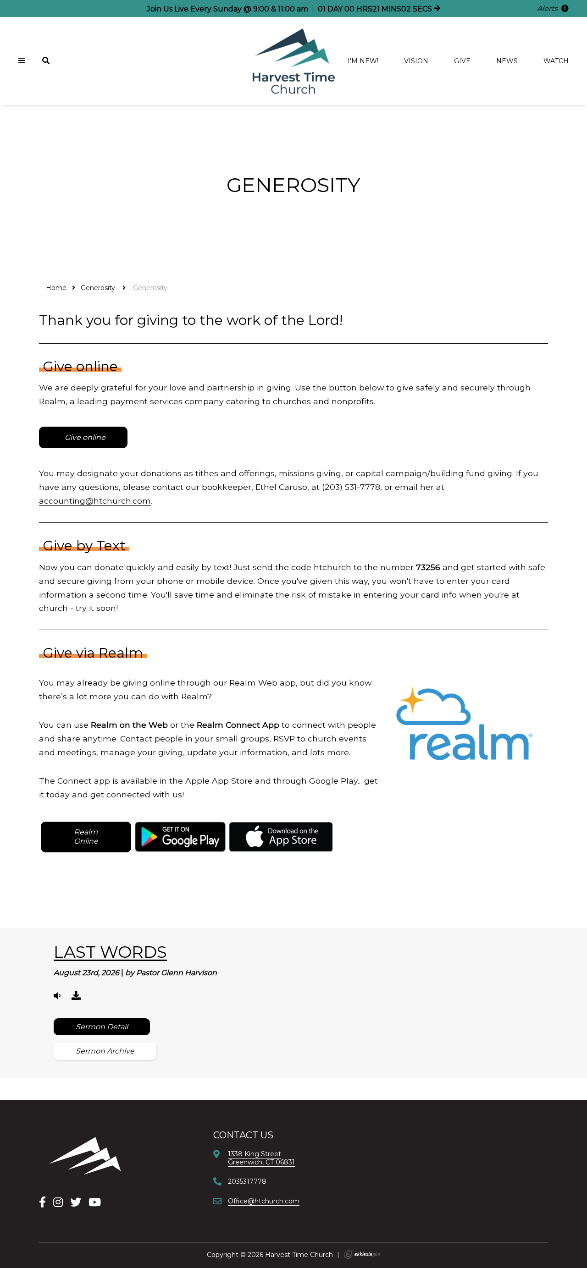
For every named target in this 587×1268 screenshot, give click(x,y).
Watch (556, 61)
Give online (84, 437)
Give (462, 61)
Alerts (548, 8)
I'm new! (363, 61)
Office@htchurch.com (263, 1201)
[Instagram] (58, 1202)
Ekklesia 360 (361, 1254)
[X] (75, 1202)
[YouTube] (95, 1202)
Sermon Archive (105, 1051)
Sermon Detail (102, 1026)
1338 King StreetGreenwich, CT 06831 (261, 1158)
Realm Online (86, 836)
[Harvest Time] (85, 1155)
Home (56, 288)
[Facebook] (42, 1202)
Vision (416, 61)
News (507, 61)
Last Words (110, 952)
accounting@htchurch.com (95, 500)
